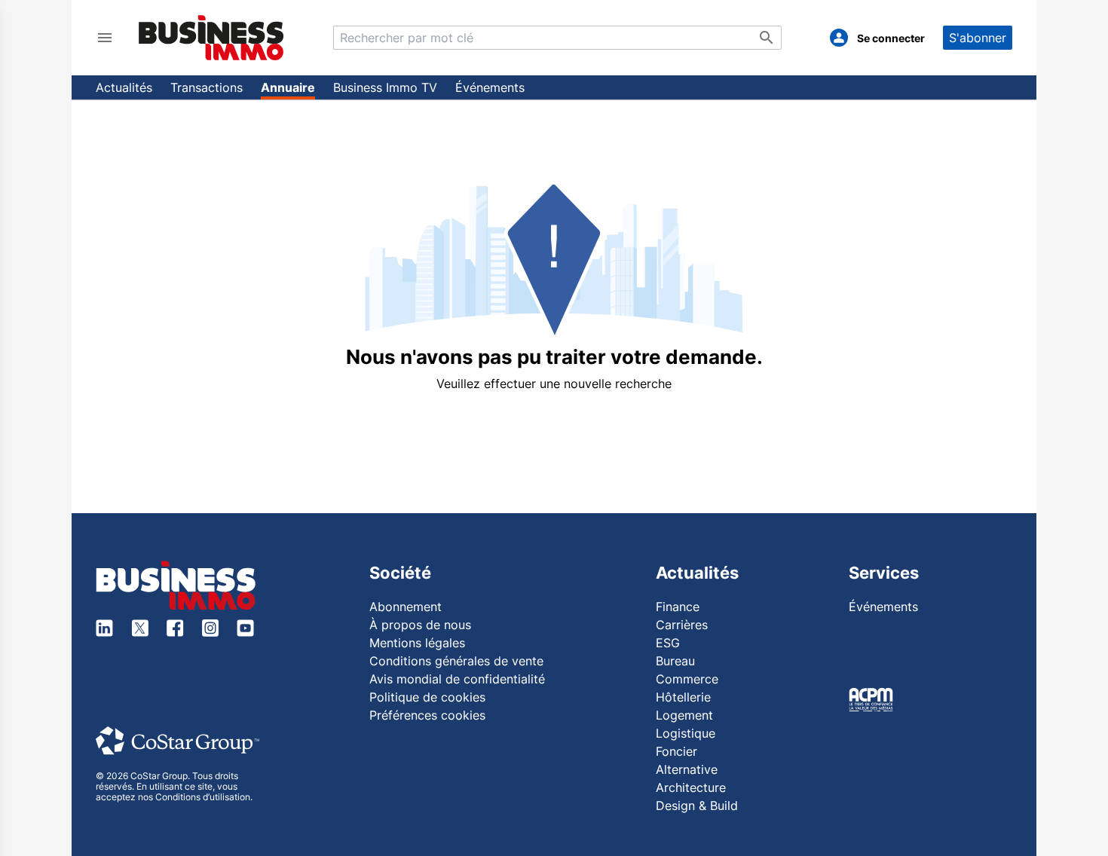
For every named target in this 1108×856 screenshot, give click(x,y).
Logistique (685, 733)
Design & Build (697, 805)
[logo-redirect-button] (211, 37)
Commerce (687, 678)
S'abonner (977, 37)
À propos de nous (420, 624)
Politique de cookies (427, 697)
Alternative (687, 769)
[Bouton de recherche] (767, 38)
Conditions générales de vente (456, 660)
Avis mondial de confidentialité (457, 678)
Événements (490, 87)
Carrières (682, 624)
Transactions (206, 87)
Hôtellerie (683, 697)
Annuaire (288, 87)
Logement (684, 715)
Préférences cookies (427, 715)
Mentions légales (417, 642)
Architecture (691, 787)
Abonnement (405, 606)
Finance (677, 606)
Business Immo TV (385, 87)
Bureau (675, 660)
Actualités (124, 87)
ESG (668, 642)
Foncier (676, 751)
